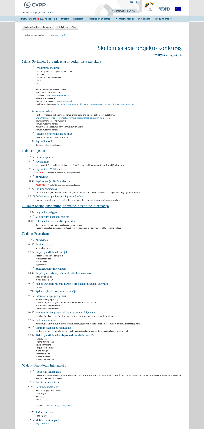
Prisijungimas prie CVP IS (123, 11)
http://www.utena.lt (63, 101)
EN (131, 2)
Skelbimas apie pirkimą (34, 35)
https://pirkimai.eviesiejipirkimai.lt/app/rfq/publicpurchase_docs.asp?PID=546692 (73, 118)
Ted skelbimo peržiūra (66, 27)
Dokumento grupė (57, 35)
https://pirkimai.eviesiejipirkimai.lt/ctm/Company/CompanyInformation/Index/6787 (95, 104)
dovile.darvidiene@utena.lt (57, 95)
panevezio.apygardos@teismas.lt (60, 406)
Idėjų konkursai (42, 424)
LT (136, 2)
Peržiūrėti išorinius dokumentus (38, 27)
